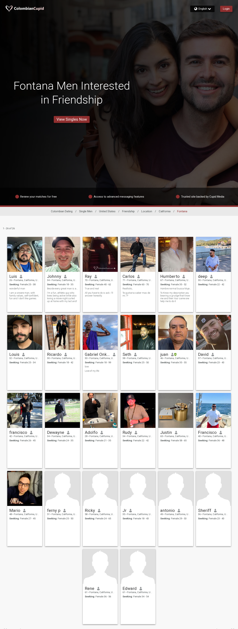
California (165, 211)
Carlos (128, 276)
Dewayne (55, 432)
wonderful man (17, 288)
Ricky (90, 510)
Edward (130, 588)
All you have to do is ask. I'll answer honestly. (99, 294)
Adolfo (91, 432)
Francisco (207, 432)
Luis (13, 276)
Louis (14, 354)
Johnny (54, 276)
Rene (89, 588)
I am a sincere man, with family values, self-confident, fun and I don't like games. (24, 295)
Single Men (85, 211)
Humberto (170, 276)
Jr (124, 510)
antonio (167, 510)
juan (164, 354)
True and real (92, 288)
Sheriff (204, 510)
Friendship (128, 211)
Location (146, 211)
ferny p (53, 510)
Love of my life (92, 370)
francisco (18, 432)
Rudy (127, 432)
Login (226, 8)
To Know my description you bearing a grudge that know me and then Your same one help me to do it (175, 297)
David (203, 354)
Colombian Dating (62, 211)
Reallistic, (128, 288)
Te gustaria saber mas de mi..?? (136, 294)
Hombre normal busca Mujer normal (175, 288)
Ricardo (54, 354)
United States (107, 211)
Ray (88, 276)
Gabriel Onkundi (97, 354)
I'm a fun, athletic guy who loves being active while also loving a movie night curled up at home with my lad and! (62, 297)
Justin (166, 432)
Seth (127, 354)
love (87, 366)
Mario (14, 510)
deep (202, 276)
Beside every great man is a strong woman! (62, 288)
